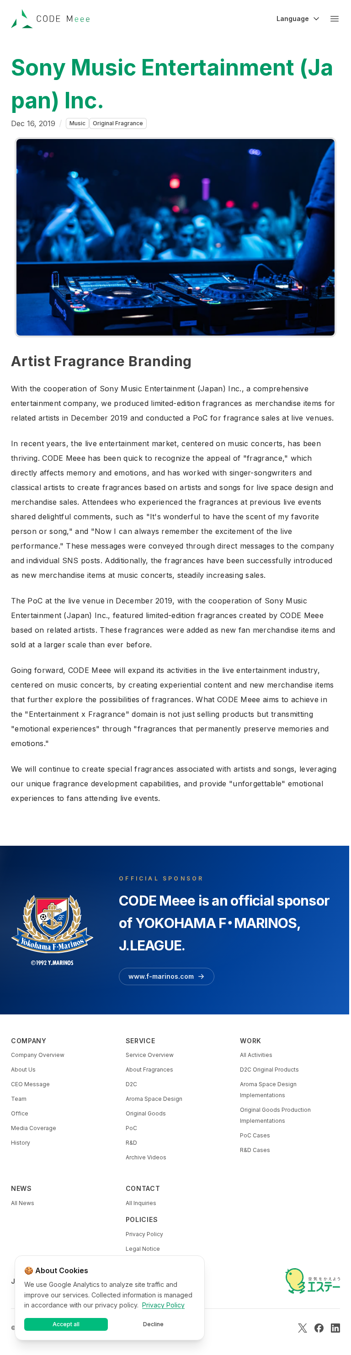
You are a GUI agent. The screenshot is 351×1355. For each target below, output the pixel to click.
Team (19, 1098)
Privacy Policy (144, 1234)
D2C (131, 1084)
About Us (23, 1069)
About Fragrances (149, 1069)
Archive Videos (146, 1157)
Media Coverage (33, 1128)
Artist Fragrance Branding (101, 361)
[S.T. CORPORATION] (312, 1281)
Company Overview (37, 1054)
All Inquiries (141, 1203)
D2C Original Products (269, 1069)
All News (22, 1203)
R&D (131, 1142)
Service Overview (150, 1054)
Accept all (66, 1324)
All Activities (256, 1054)
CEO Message (30, 1084)
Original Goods (146, 1113)
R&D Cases (255, 1150)
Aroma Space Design (154, 1098)
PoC (131, 1128)
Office (19, 1113)
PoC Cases (255, 1135)
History (20, 1142)
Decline (153, 1324)
